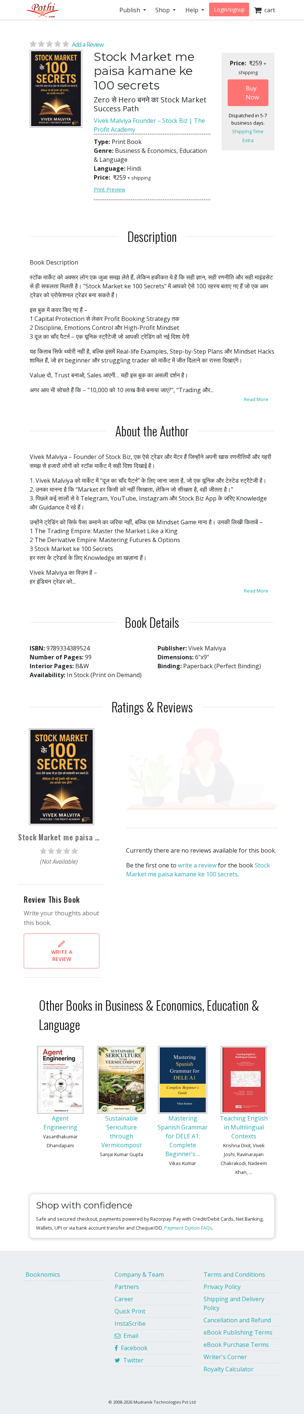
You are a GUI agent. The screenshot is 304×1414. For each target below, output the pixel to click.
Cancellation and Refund (237, 1320)
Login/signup (229, 9)
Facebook (133, 1348)
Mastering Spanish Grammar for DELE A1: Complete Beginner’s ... (183, 1136)
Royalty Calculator (229, 1369)
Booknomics (43, 1274)
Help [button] (192, 10)
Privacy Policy (222, 1287)
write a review (197, 865)
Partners (127, 1287)
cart (268, 10)
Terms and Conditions (234, 1274)
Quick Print (130, 1311)
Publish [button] (130, 10)
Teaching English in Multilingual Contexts (244, 1127)
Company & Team (139, 1274)
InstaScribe (130, 1323)
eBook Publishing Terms (238, 1332)
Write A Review (61, 955)
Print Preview (109, 189)
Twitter (131, 1360)
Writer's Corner (225, 1357)
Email (129, 1336)
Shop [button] (163, 10)
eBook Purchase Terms (236, 1345)
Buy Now (252, 92)
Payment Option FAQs (188, 1227)
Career (124, 1299)
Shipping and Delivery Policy (234, 1303)
